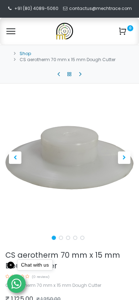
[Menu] (11, 31)
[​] (58, 74)
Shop (25, 53)
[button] (15, 157)
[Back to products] (69, 74)
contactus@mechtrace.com (101, 8)
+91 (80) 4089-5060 (36, 8)
